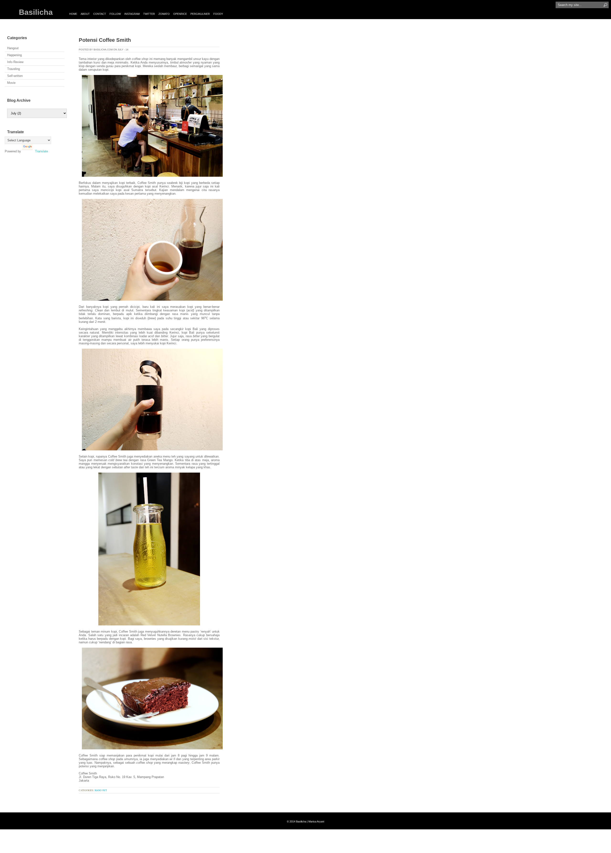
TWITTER (149, 13)
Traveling (13, 69)
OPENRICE (180, 13)
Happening (14, 55)
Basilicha (36, 12)
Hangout (13, 48)
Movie (11, 83)
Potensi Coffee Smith (105, 40)
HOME (73, 13)
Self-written (15, 76)
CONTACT (99, 13)
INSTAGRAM (132, 13)
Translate (41, 151)
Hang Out (101, 790)
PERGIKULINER (200, 13)
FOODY (218, 13)
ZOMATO (164, 13)
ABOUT (85, 13)
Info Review (15, 62)
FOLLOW (115, 13)
